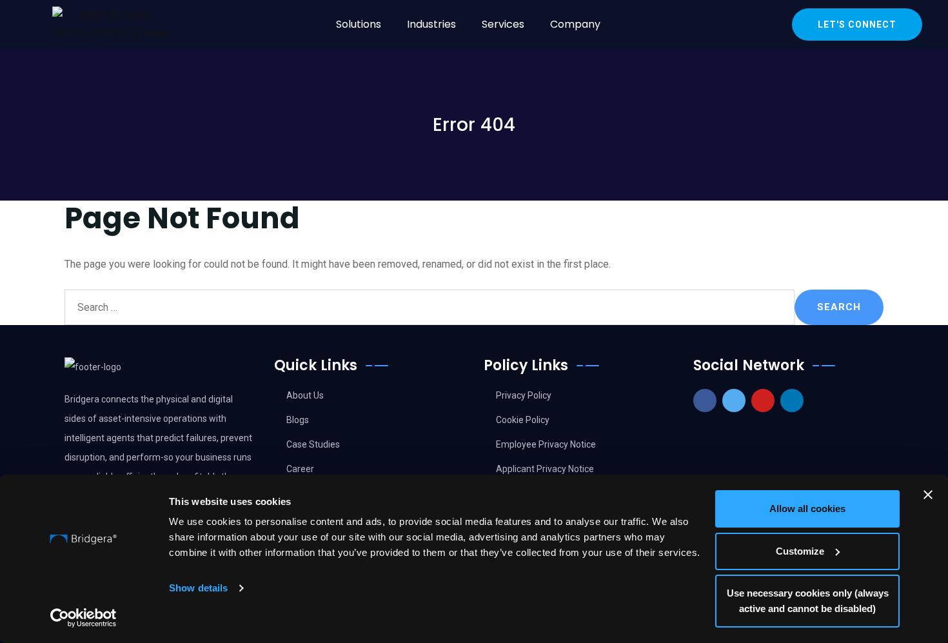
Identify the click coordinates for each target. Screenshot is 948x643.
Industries (431, 24)
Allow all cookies (807, 508)
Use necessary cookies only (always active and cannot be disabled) (808, 601)
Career (300, 469)
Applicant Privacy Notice (545, 469)
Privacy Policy (523, 395)
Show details (198, 587)
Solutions (358, 24)
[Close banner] (928, 494)
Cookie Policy (522, 420)
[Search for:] (429, 307)
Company (575, 24)
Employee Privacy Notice (546, 444)
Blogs (297, 420)
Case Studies (313, 444)
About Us (305, 395)
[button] (361, 24)
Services (503, 24)
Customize (800, 551)
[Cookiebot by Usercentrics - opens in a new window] (83, 618)
